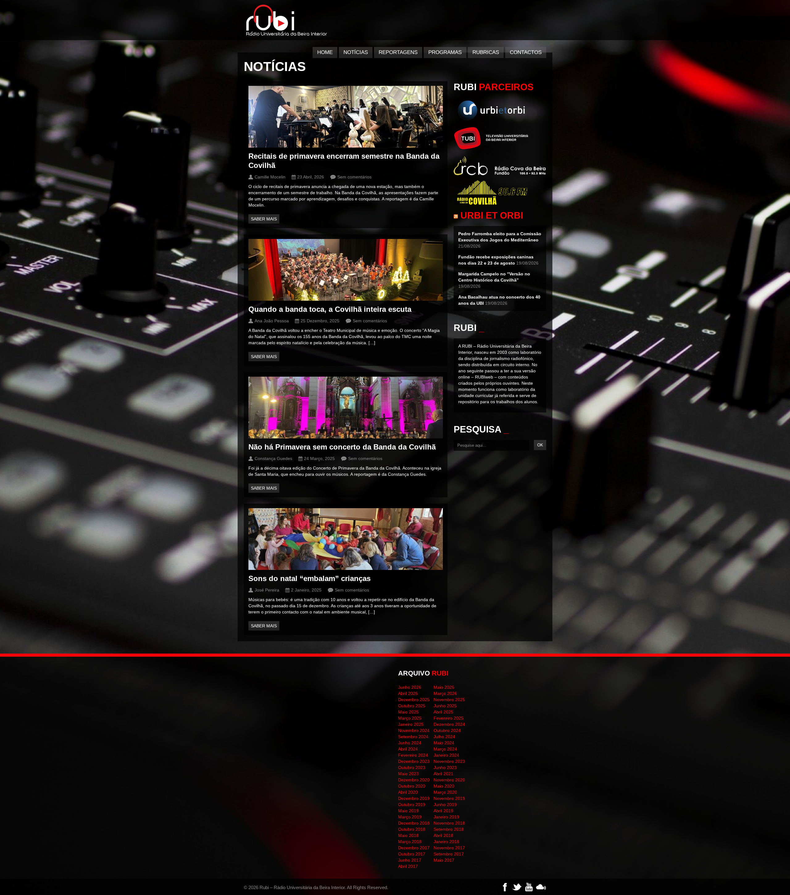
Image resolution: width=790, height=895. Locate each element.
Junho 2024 (409, 742)
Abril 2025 (443, 711)
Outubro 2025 (411, 705)
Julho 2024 (444, 736)
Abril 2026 (408, 693)
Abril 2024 (408, 749)
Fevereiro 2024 (413, 755)
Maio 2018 (408, 835)
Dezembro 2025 (414, 699)
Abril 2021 (443, 773)
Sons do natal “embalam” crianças (309, 578)
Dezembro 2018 (414, 823)
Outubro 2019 (411, 804)
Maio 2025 (408, 711)
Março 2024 (445, 749)
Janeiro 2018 (446, 841)
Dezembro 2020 (414, 779)
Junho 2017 (409, 860)
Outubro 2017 (411, 853)
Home (325, 52)
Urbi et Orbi (491, 215)
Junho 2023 (445, 767)
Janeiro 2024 (446, 755)
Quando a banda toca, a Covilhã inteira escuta (329, 309)
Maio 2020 (444, 786)
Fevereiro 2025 (449, 718)
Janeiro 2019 (446, 816)
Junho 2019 (445, 804)
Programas (445, 52)
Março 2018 (410, 841)
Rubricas (485, 52)
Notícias (355, 52)
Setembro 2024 (413, 736)
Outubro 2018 (411, 829)
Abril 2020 (408, 792)
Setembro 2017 (449, 853)
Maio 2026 (444, 687)
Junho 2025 (445, 705)
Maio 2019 (408, 810)
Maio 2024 (444, 742)
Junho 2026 (409, 687)
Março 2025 (410, 718)
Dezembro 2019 (414, 798)
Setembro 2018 (449, 829)
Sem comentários (354, 176)
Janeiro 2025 (411, 724)
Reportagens (398, 52)
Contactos (526, 52)
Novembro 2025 (449, 699)
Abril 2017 (408, 866)
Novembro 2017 (449, 847)
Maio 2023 (408, 773)
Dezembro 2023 (414, 761)
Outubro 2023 (411, 767)
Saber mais (264, 218)
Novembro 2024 (414, 730)
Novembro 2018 (449, 823)
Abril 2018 (443, 835)
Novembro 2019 (449, 798)
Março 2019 (410, 816)
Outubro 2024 (447, 730)
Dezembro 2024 (449, 724)
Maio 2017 (444, 860)
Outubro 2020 (411, 786)
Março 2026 (445, 693)
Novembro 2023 (449, 761)
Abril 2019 (443, 810)
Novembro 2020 (449, 779)
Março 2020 (445, 792)
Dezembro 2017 (414, 847)
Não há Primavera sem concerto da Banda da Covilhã (342, 447)
